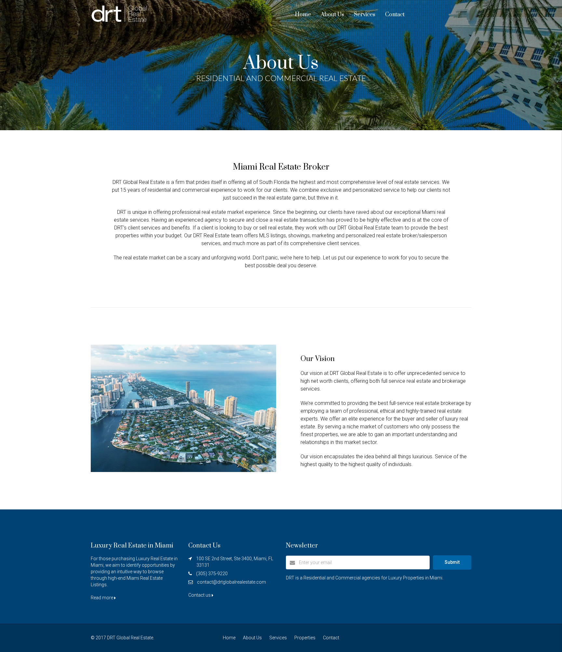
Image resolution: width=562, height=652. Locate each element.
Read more (102, 597)
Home (303, 14)
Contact (395, 14)
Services (364, 14)
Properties (304, 637)
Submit (452, 562)
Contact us (200, 595)
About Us (332, 14)
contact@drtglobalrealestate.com (231, 582)
